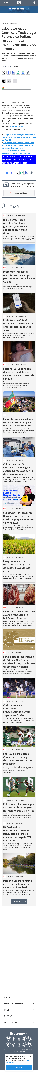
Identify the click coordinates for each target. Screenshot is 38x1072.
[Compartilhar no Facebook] (8, 72)
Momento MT (14, 23)
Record (8, 1016)
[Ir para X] (19, 1044)
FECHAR (19, 1067)
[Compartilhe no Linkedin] (13, 72)
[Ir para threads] (29, 1038)
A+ (9, 81)
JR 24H (7, 1009)
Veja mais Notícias (19, 902)
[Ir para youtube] (29, 1044)
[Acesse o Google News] (23, 72)
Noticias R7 (5, 23)
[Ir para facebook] (14, 1038)
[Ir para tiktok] (14, 1044)
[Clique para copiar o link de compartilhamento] (28, 72)
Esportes (9, 997)
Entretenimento (13, 1003)
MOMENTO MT (16, 126)
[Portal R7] (19, 2)
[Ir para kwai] (24, 1038)
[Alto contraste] (4, 81)
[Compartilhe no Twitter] (3, 72)
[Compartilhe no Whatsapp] (18, 72)
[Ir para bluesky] (8, 1038)
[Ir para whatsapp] (24, 1044)
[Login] (34, 2)
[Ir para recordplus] (8, 1044)
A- (15, 81)
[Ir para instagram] (19, 1038)
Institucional (12, 1022)
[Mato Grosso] (19, 9)
